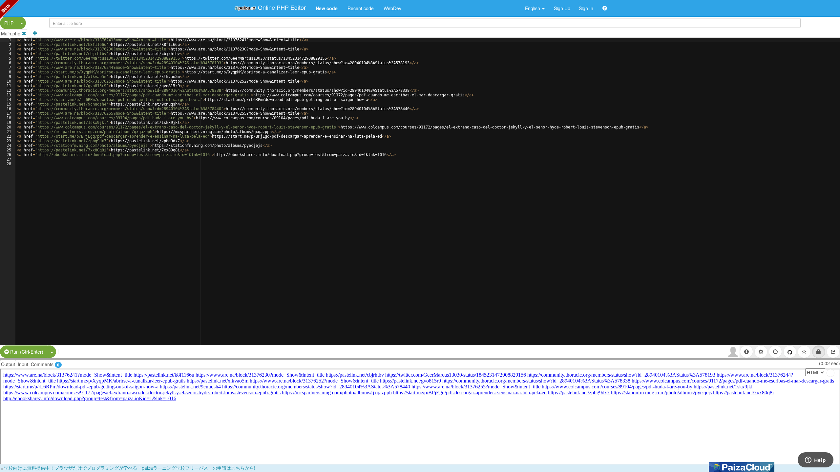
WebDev (392, 8)
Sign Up (562, 8)
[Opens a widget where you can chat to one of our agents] (815, 460)
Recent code (360, 8)
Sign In (586, 8)
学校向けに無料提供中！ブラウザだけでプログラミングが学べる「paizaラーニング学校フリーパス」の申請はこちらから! (129, 467)
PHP (8, 23)
